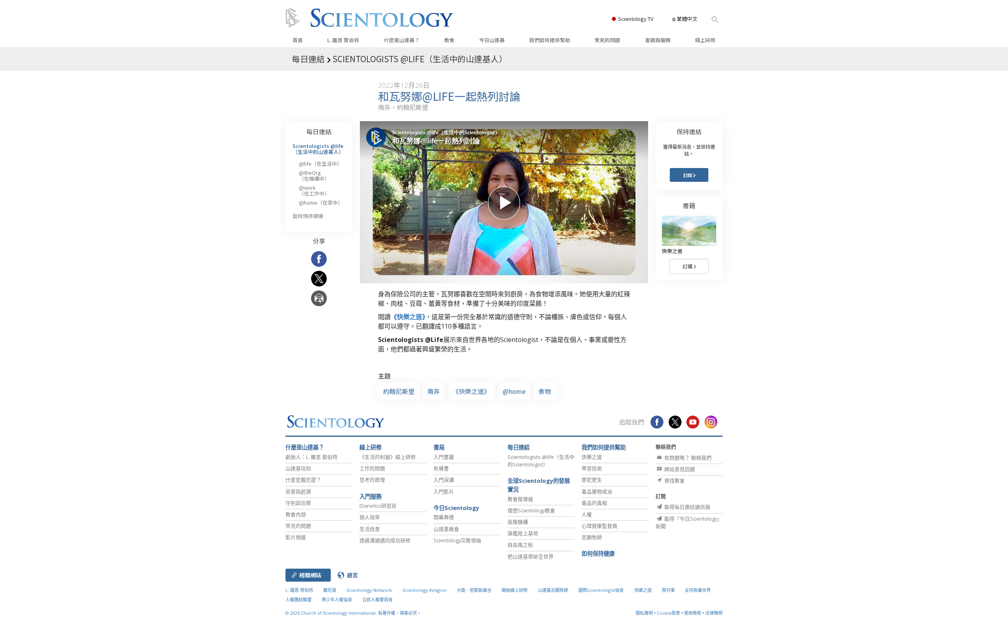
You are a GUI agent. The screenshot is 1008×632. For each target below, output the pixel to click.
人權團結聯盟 (298, 599)
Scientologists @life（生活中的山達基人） (318, 148)
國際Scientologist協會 (601, 590)
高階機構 (518, 521)
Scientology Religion (424, 590)
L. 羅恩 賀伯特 (343, 40)
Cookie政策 (668, 613)
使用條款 (692, 613)
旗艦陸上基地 (523, 533)
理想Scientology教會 (531, 510)
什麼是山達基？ (402, 40)
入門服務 (370, 496)
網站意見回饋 (679, 469)
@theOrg (314, 175)
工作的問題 (372, 468)
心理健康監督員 (599, 525)
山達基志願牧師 (553, 590)
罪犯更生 (592, 479)
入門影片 (444, 491)
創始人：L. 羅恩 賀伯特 (311, 456)
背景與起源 (298, 491)
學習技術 (592, 468)
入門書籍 (444, 456)
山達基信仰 (298, 468)
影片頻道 (295, 537)
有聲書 (441, 468)
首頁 (298, 40)
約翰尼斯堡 (399, 391)
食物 (544, 391)
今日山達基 (492, 40)
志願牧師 (592, 537)
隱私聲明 (644, 613)
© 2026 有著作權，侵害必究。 (353, 613)
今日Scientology (456, 508)
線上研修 (705, 40)
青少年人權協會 (337, 599)
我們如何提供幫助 (549, 40)
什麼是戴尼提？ (303, 479)
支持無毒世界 (698, 590)
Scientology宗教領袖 (457, 540)
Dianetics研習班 (378, 505)
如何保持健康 (308, 216)
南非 (433, 391)
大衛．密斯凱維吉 (474, 590)
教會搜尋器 (520, 499)
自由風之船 (520, 544)
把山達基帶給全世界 (531, 556)
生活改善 (369, 528)
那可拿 (669, 590)
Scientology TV (635, 18)
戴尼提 (329, 590)
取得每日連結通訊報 (686, 506)
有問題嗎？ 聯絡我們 (687, 457)
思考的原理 (372, 479)
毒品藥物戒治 (597, 491)
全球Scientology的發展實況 (539, 485)
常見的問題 (607, 40)
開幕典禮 (444, 517)
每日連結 (319, 131)
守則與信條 (298, 502)
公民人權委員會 (377, 599)
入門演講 (444, 479)
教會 (449, 40)
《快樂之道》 (408, 316)
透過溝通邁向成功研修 (385, 540)
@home (514, 391)
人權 (587, 514)
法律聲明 (714, 613)
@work (314, 190)
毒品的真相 (594, 502)
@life (320, 163)
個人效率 (369, 517)
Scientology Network (369, 590)
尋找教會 (674, 480)
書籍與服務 (658, 40)
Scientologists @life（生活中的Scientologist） (541, 460)
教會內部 (295, 514)
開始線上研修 (515, 590)
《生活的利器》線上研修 (387, 456)
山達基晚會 (446, 528)
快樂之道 (592, 456)
